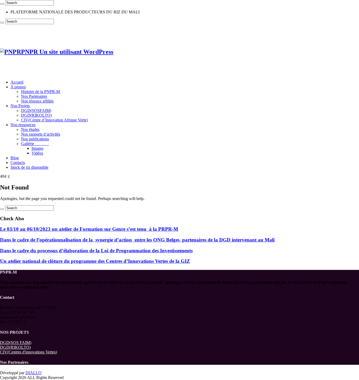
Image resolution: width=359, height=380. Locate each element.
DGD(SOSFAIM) (36, 110)
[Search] (2, 4)
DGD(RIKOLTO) (36, 115)
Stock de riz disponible (29, 167)
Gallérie (35, 143)
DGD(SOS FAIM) (15, 342)
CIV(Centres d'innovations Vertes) (28, 352)
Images (37, 148)
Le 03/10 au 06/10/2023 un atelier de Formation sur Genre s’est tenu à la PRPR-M (89, 229)
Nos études (30, 129)
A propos (18, 87)
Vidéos (37, 153)
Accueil (17, 82)
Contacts (18, 162)
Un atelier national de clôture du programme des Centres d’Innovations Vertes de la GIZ (95, 261)
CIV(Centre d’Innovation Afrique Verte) (54, 120)
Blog (15, 158)
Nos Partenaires (34, 96)
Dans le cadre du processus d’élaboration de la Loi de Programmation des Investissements (96, 250)
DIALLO (33, 373)
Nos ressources (23, 124)
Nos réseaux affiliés (37, 101)
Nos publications (35, 139)
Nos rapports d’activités (40, 134)
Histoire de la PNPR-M (40, 91)
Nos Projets (20, 106)
